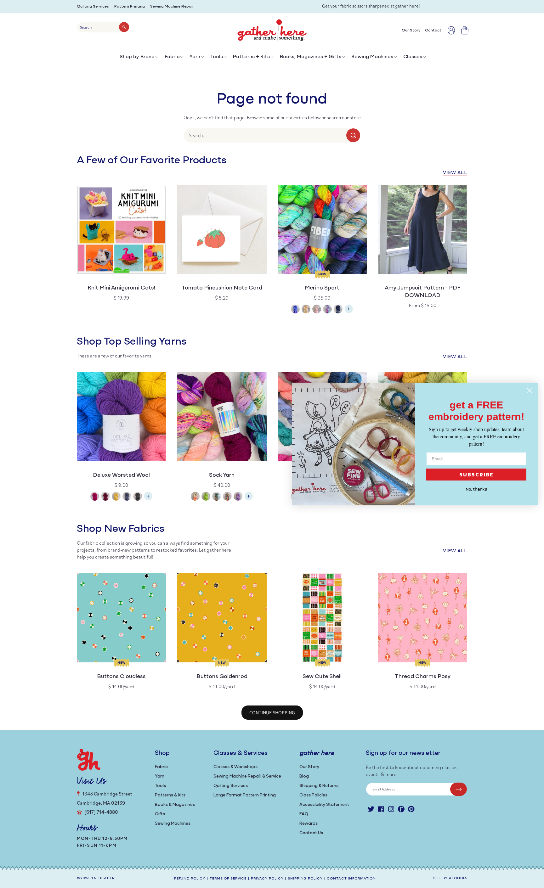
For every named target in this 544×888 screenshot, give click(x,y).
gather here (103, 878)
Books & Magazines (175, 804)
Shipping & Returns (318, 786)
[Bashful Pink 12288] (94, 497)
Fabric (172, 56)
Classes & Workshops (235, 767)
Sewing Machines (372, 56)
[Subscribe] (458, 789)
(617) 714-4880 (101, 812)
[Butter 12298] (116, 497)
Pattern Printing (129, 6)
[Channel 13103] (126, 497)
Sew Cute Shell (322, 677)
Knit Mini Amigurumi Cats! (121, 288)
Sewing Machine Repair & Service (247, 776)
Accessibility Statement (324, 804)
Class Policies (313, 795)
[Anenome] (195, 497)
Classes (412, 56)
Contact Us (311, 833)
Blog (304, 776)
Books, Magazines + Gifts (310, 56)
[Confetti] (316, 310)
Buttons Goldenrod (221, 677)
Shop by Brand (137, 56)
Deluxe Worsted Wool (121, 475)
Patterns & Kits (170, 795)
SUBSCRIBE (476, 474)
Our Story (309, 767)
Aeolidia (458, 878)
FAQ (303, 814)
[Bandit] (216, 497)
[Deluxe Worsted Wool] (148, 499)
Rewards (308, 823)
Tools (216, 56)
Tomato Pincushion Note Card (222, 288)
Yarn (195, 56)
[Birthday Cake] (238, 497)
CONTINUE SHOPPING (272, 712)
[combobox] (103, 27)
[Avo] (205, 497)
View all (455, 173)
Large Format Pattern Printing (244, 795)
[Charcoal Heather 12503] (137, 497)
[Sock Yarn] (248, 499)
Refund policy (189, 878)
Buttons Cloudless (121, 677)
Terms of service (228, 878)
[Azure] (295, 310)
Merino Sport (322, 288)
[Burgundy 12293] (105, 497)
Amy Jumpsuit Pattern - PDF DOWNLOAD (423, 292)
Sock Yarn (222, 475)
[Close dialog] (529, 390)
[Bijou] (227, 497)
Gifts (160, 814)
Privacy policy (267, 878)
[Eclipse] (338, 310)
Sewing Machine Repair (172, 6)
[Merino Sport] (348, 312)
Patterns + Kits (251, 56)
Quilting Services (93, 6)
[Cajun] (306, 310)
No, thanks (476, 489)
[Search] (124, 27)
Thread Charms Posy (422, 677)
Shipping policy (305, 878)
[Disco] (327, 310)
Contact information (351, 878)
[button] (138, 58)
